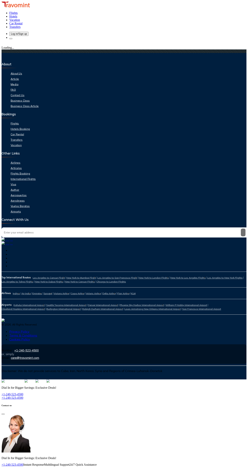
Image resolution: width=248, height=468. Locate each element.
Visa (13, 184)
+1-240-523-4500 (26, 350)
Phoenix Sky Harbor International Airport (142, 305)
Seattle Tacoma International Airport (66, 305)
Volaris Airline (93, 293)
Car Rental (17, 134)
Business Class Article (25, 106)
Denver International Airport (103, 305)
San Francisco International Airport (201, 308)
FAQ (13, 89)
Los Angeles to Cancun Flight (49, 277)
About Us (16, 73)
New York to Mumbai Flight (81, 277)
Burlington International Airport (63, 308)
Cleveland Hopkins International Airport (23, 308)
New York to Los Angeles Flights (188, 277)
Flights (15, 123)
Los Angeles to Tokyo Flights (17, 281)
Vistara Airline (61, 293)
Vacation (16, 145)
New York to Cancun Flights (80, 281)
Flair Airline (123, 293)
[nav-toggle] (10, 38)
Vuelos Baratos (20, 206)
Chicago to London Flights (111, 281)
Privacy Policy (19, 331)
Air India (26, 293)
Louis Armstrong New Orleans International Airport (153, 308)
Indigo (16, 293)
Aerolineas (18, 200)
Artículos (16, 168)
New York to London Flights (154, 277)
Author (15, 189)
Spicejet (48, 293)
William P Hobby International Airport (186, 305)
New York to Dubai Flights (49, 281)
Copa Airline (77, 293)
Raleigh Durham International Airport (102, 308)
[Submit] (243, 232)
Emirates (37, 293)
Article (15, 78)
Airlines (15, 162)
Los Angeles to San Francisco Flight (117, 277)
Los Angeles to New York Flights (225, 277)
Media (14, 84)
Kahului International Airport (29, 305)
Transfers (17, 139)
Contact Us (17, 95)
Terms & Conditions (23, 335)
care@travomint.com (25, 358)
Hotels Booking (20, 128)
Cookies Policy (19, 339)
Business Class (20, 100)
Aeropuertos (19, 195)
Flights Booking (20, 173)
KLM (133, 293)
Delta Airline (109, 293)
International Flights (23, 178)
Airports (16, 211)
